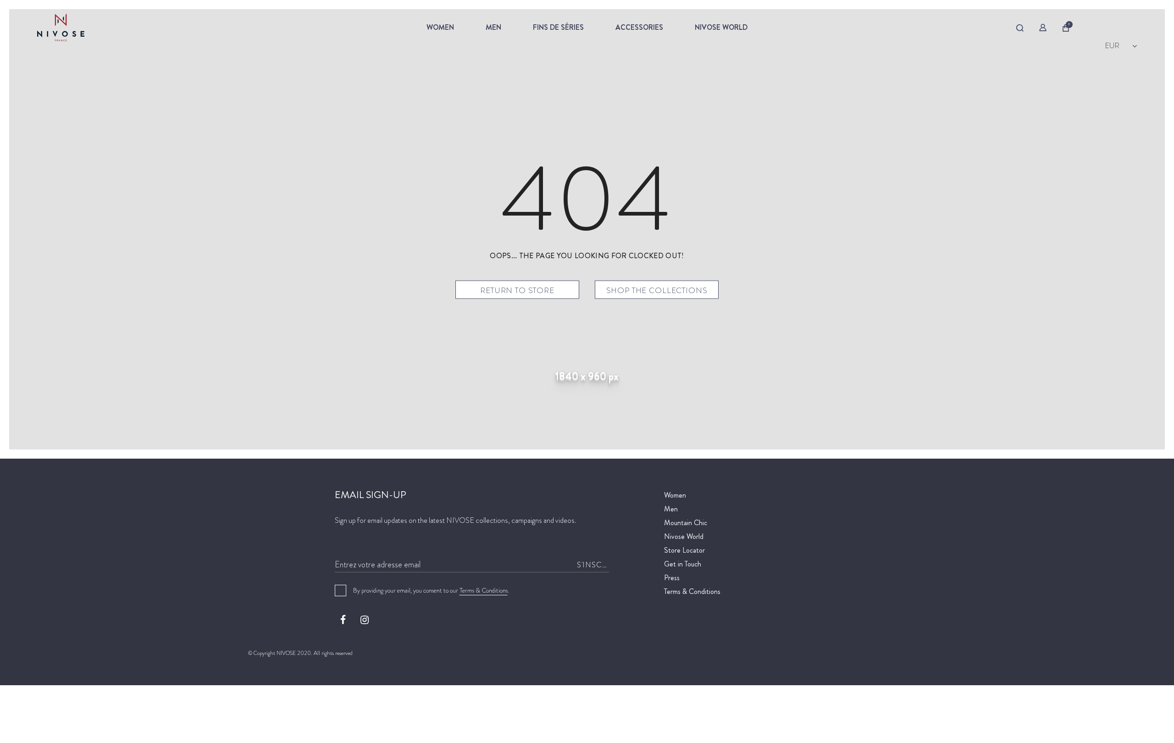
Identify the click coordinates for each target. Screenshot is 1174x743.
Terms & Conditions (484, 590)
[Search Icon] (1019, 28)
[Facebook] (343, 619)
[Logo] (101, 27)
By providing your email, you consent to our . (431, 590)
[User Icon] (1043, 27)
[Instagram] (364, 619)
